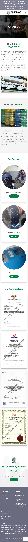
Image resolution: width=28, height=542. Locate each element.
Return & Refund (5, 518)
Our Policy (3, 495)
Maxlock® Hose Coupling (19, 500)
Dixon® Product (19, 493)
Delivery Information (6, 516)
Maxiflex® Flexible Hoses (19, 496)
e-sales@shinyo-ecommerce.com (14, 6)
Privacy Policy (4, 498)
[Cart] (25, 12)
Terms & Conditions (6, 500)
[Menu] (3, 12)
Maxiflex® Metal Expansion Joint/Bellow (20, 503)
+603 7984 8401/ (11, 8)
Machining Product (19, 507)
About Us (3, 493)
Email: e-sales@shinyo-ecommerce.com (12, 533)
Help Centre (4, 513)
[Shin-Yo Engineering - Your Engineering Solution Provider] (14, 13)
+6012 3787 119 (19, 8)
